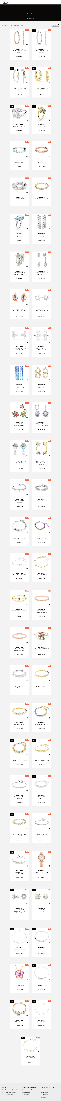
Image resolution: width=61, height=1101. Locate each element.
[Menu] (57, 2)
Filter (56, 25)
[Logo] (6, 2)
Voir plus (30, 1076)
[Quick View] (27, 44)
